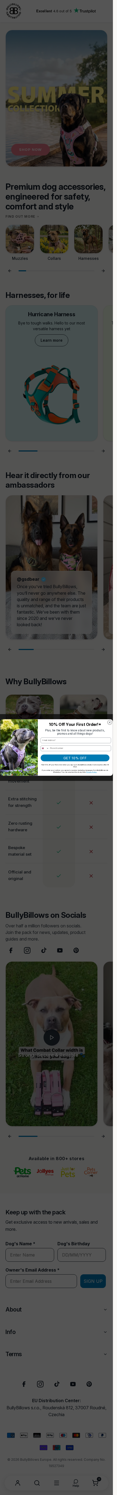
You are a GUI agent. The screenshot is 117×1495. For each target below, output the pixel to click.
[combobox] (45, 748)
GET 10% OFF (75, 758)
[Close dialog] (109, 722)
